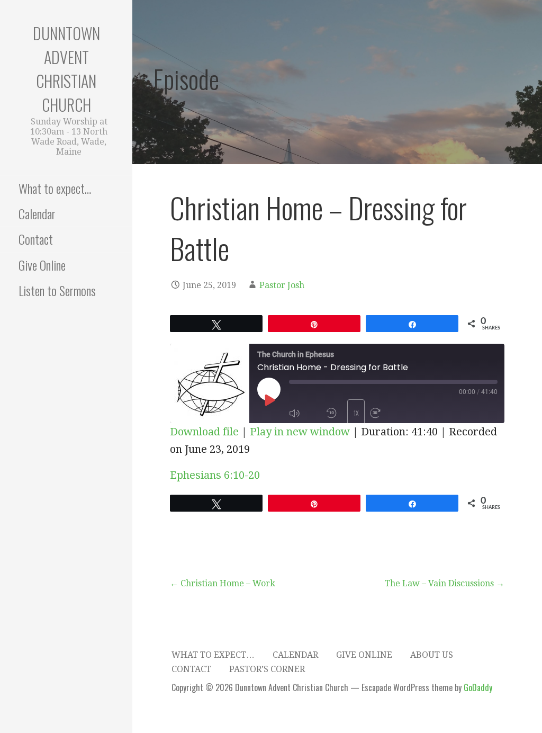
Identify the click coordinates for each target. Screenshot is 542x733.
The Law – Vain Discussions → (444, 583)
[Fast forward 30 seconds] (386, 413)
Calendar (37, 213)
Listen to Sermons (57, 290)
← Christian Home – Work (222, 583)
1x (356, 412)
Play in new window (300, 431)
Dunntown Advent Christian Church (66, 69)
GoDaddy (478, 687)
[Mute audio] (305, 413)
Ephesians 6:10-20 (215, 475)
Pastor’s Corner (267, 669)
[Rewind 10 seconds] (334, 413)
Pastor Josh (281, 285)
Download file (204, 431)
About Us (431, 655)
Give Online (42, 264)
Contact (36, 238)
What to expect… (55, 188)
